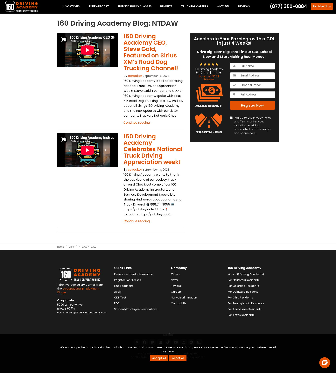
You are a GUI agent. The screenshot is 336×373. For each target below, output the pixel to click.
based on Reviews (209, 78)
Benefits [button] (166, 6)
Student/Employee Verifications (136, 309)
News (174, 280)
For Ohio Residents (240, 297)
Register (322, 6)
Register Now (252, 105)
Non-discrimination (184, 297)
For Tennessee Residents (245, 309)
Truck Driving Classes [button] (134, 6)
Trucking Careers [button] (194, 6)
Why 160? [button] (223, 6)
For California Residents (244, 280)
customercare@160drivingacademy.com (82, 312)
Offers (175, 274)
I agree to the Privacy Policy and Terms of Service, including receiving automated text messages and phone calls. (252, 125)
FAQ (117, 303)
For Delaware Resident (243, 292)
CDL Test (120, 297)
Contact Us (178, 303)
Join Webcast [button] (98, 6)
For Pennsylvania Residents (246, 303)
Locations (71, 6)
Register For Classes (127, 280)
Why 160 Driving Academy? (246, 274)
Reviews (176, 286)
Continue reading (136, 122)
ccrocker (135, 76)
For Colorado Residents (243, 286)
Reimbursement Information (133, 274)
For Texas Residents (241, 315)
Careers (176, 292)
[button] (324, 362)
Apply (118, 292)
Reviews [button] (244, 6)
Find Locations (123, 286)
